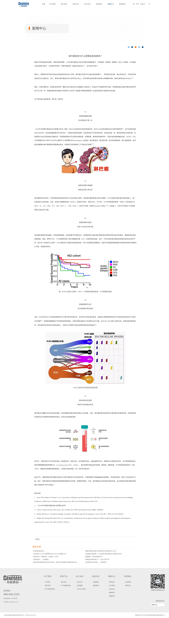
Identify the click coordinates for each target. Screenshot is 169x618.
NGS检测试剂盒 (66, 585)
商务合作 (128, 585)
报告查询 (96, 585)
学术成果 (112, 585)
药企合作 (80, 582)
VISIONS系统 (81, 589)
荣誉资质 (48, 585)
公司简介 (48, 582)
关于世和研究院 (50, 589)
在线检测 (96, 582)
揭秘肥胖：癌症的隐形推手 (93, 556)
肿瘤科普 (112, 596)
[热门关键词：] (149, 4)
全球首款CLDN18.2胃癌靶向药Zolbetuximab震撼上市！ (50, 554)
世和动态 (112, 582)
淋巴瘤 (37, 539)
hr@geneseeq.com (14, 602)
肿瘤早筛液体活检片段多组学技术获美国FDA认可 (100, 551)
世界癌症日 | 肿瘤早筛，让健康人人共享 (45, 556)
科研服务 (80, 585)
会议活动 (112, 589)
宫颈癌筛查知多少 (39, 551)
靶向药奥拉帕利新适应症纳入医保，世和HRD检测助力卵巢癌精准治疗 (55, 562)
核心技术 (64, 582)
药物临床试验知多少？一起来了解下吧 (97, 559)
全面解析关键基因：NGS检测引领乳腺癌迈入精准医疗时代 (103, 554)
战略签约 (112, 592)
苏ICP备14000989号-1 (30, 615)
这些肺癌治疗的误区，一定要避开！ (96, 562)
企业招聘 (128, 582)
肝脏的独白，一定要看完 (41, 559)
